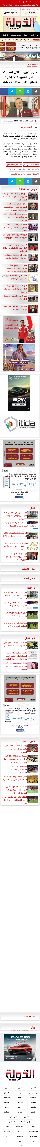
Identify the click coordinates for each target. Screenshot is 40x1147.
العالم (33, 1112)
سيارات (6, 1126)
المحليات (6, 1112)
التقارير (20, 1097)
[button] (3, 1047)
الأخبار (32, 35)
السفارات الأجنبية (16, 169)
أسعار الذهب (29, 578)
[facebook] (30, 1)
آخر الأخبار (31, 588)
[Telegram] (28, 91)
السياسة (33, 1097)
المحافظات (6, 1097)
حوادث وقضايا (16, 35)
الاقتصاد (33, 1102)
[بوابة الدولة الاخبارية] (20, 1047)
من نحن (20, 1131)
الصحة (20, 1107)
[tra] (20, 718)
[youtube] (23, 1)
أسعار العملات (29, 569)
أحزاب (33, 1126)
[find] (16, 1)
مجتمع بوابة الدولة (26, 1121)
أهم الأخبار (30, 638)
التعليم (26, 1117)
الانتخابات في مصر (30, 164)
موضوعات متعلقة (28, 189)
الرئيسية (33, 1088)
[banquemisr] (20, 47)
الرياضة (5, 35)
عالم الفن (12, 1121)
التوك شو (13, 1117)
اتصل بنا (20, 1136)
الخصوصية (33, 1136)
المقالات (6, 1107)
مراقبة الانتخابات (17, 174)
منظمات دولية (31, 169)
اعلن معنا (7, 1131)
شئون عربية (20, 1126)
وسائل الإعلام (32, 174)
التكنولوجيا (7, 1102)
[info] (13, 1)
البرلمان (6, 1092)
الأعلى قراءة (29, 741)
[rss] (20, 1)
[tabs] (10, 1)
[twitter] (27, 1)
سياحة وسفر (33, 1131)
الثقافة (33, 1107)
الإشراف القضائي (13, 164)
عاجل (25, 35)
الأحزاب (20, 1112)
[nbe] (20, 56)
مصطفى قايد (25, 127)
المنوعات (20, 1102)
